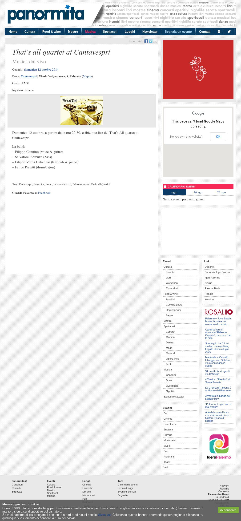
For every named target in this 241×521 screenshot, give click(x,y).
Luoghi (130, 31)
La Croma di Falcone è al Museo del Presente (218, 389)
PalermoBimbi (212, 288)
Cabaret (170, 331)
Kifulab (208, 283)
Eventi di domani (127, 491)
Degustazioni (173, 310)
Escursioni (172, 288)
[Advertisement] (82, 239)
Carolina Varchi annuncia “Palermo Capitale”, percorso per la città (218, 333)
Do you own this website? (186, 136)
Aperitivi (170, 299)
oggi (174, 192)
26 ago (198, 192)
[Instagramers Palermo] (219, 460)
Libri (168, 277)
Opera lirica (172, 358)
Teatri (167, 462)
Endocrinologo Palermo (218, 272)
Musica (90, 31)
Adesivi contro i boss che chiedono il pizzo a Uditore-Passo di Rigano (218, 416)
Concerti (171, 375)
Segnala (17, 491)
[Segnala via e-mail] (155, 41)
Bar (166, 413)
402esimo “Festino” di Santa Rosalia (217, 381)
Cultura (29, 31)
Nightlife (170, 391)
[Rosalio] (218, 314)
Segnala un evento (178, 31)
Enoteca (168, 429)
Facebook (44, 193)
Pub (166, 451)
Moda (169, 347)
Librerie (168, 435)
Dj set (169, 380)
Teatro (169, 364)
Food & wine (51, 31)
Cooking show (174, 304)
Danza (169, 342)
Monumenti (170, 440)
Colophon (17, 484)
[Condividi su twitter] (151, 41)
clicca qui (104, 515)
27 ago (221, 192)
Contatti (204, 31)
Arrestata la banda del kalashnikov (217, 397)
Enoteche (87, 488)
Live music (172, 385)
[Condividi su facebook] (146, 41)
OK (218, 137)
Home (13, 31)
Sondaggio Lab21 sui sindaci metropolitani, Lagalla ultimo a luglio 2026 (217, 347)
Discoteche (170, 424)
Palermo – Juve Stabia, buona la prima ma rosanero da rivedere (218, 321)
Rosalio (209, 293)
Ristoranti (169, 456)
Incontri (170, 272)
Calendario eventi (127, 484)
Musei (167, 445)
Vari (166, 467)
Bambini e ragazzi (174, 396)
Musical (170, 353)
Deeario (209, 266)
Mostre (73, 31)
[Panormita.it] (46, 14)
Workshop (172, 283)
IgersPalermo (212, 277)
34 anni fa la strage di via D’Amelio (217, 372)
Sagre (169, 315)
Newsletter (149, 31)
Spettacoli (110, 31)
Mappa (87, 76)
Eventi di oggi (125, 488)
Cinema (170, 337)
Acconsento (228, 510)
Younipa (209, 299)
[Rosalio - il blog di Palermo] (198, 97)
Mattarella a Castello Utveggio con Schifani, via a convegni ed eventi (218, 361)
